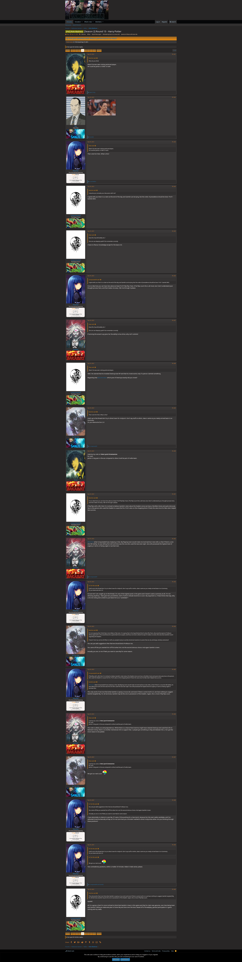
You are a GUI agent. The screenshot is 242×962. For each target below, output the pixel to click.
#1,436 (174, 714)
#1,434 (174, 626)
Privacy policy (166, 951)
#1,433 (174, 582)
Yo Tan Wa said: (93, 585)
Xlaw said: (91, 146)
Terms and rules (156, 951)
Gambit (75, 349)
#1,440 (174, 889)
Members (98, 22)
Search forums (77, 25)
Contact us (147, 951)
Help (172, 951)
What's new (88, 22)
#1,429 (174, 408)
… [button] (91, 50)
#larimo (83, 34)
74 (88, 50)
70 (76, 50)
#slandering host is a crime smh (111, 34)
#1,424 (174, 186)
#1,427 (174, 320)
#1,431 (174, 494)
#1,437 (174, 757)
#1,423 (174, 142)
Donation (78, 22)
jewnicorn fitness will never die (129, 34)
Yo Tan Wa (75, 437)
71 (79, 50)
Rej (76, 126)
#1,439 (174, 845)
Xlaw (75, 83)
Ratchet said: (92, 58)
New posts (68, 25)
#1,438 (174, 800)
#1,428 (174, 363)
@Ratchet (91, 542)
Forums (69, 22)
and (97, 884)
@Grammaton (102, 378)
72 (82, 50)
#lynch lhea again (96, 34)
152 (94, 50)
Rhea (67, 34)
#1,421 (174, 54)
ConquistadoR (76, 215)
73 (85, 50)
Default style (70, 951)
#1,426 (174, 276)
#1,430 (174, 451)
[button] (82, 22)
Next (98, 50)
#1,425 (174, 231)
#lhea (88, 34)
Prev (68, 50)
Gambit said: (92, 682)
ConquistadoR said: (94, 279)
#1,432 (174, 538)
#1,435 (174, 669)
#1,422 (174, 97)
